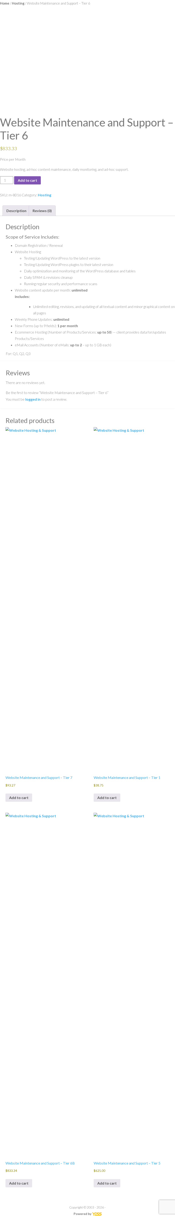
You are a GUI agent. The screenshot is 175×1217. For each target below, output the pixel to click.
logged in (33, 399)
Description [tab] (16, 210)
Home (4, 3)
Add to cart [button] (18, 797)
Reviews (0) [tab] (42, 210)
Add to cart (27, 180)
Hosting (18, 3)
